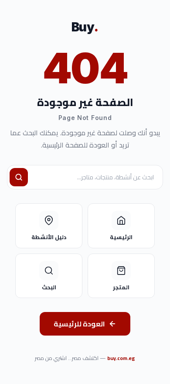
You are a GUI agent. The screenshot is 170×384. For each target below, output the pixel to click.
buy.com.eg (121, 358)
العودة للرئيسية (79, 323)
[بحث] (19, 177)
